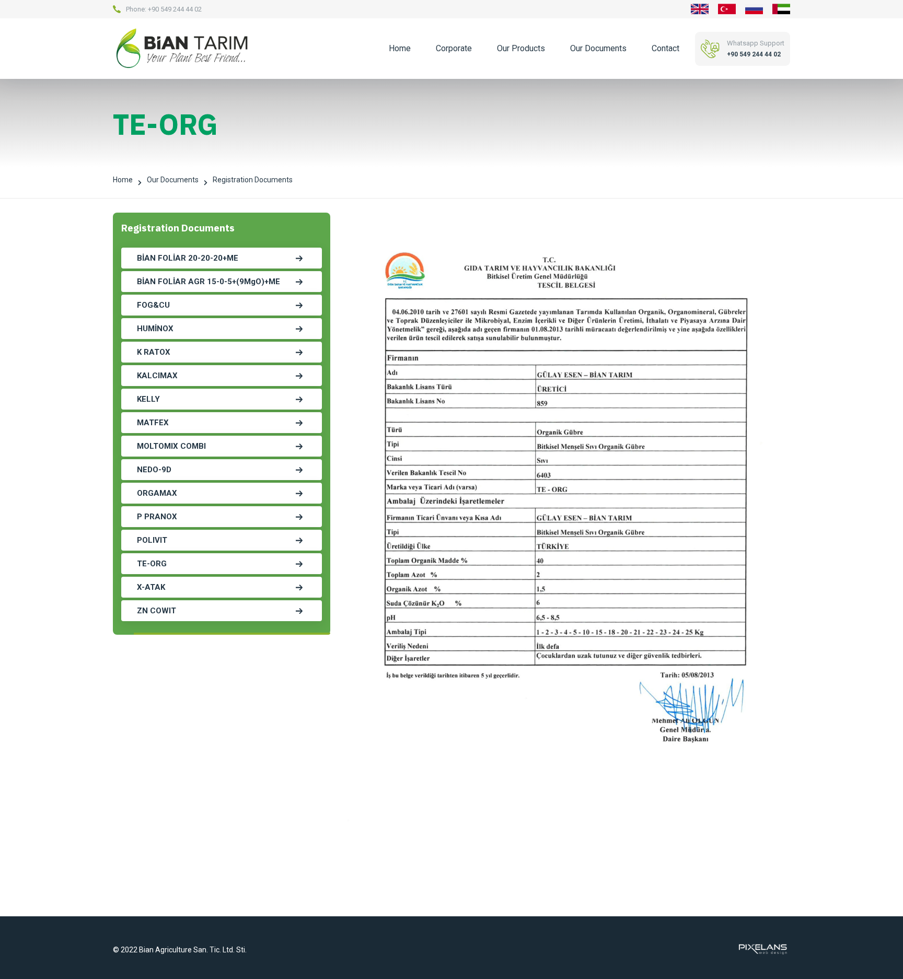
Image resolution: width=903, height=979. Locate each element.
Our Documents (598, 48)
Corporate (454, 48)
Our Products (521, 48)
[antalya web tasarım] (762, 948)
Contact (665, 48)
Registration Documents (253, 182)
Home (400, 48)
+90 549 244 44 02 (175, 9)
